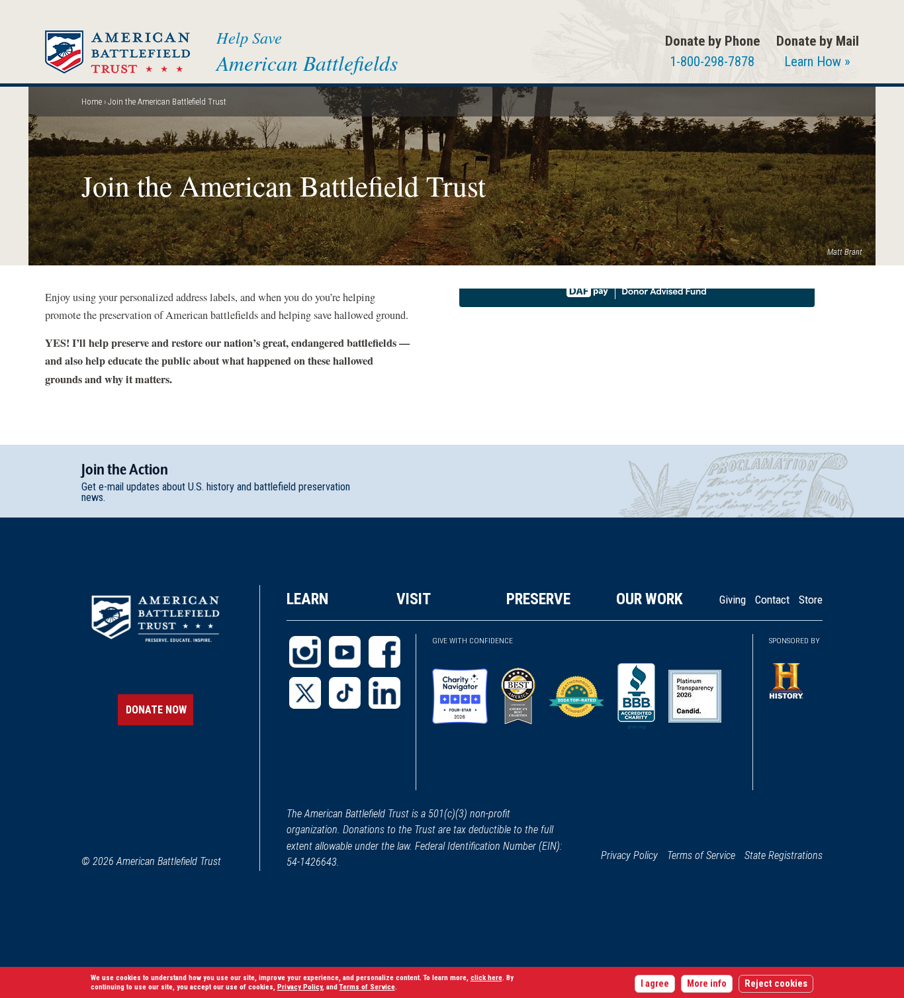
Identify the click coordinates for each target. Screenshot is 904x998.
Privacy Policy (629, 855)
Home (91, 102)
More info (707, 983)
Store (811, 599)
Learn (307, 599)
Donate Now (156, 709)
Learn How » (817, 61)
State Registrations (784, 855)
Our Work (649, 599)
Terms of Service (701, 855)
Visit (413, 599)
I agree (655, 983)
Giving (732, 599)
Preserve (538, 599)
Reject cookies (776, 983)
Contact (772, 599)
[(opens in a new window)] (305, 652)
